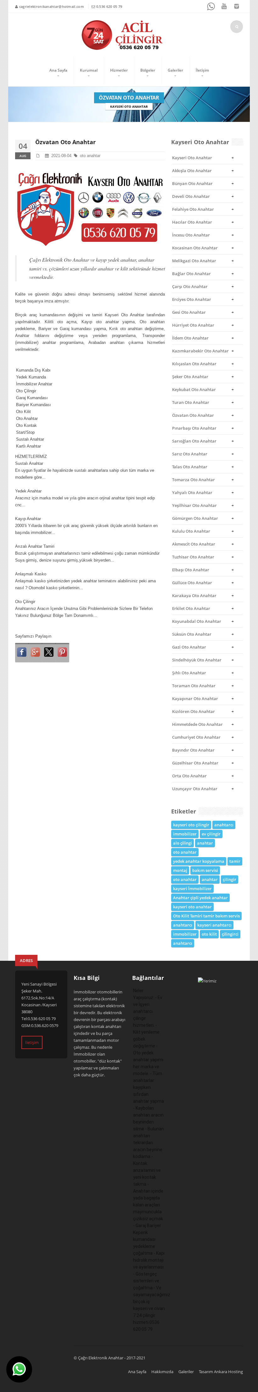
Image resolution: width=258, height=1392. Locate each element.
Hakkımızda (162, 1371)
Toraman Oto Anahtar (194, 685)
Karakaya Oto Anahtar (194, 595)
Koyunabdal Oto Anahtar (196, 621)
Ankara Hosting (228, 1371)
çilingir (229, 879)
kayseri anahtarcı (214, 925)
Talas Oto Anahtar (189, 467)
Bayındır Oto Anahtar (193, 750)
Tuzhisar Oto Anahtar (193, 557)
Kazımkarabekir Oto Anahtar (200, 351)
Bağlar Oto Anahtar (191, 273)
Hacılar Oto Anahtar (192, 222)
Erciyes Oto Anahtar (191, 299)
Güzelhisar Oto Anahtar (195, 763)
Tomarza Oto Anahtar (193, 479)
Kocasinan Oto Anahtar (195, 248)
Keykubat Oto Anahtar (194, 389)
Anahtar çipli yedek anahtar (200, 897)
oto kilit (209, 934)
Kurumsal (89, 70)
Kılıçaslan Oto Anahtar (194, 364)
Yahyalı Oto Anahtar (192, 492)
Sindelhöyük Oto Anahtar (197, 660)
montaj (180, 870)
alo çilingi (182, 843)
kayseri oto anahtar (192, 907)
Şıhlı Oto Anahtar (189, 673)
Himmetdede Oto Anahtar (197, 724)
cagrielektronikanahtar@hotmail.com (51, 6)
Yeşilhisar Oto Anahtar (194, 505)
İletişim (202, 70)
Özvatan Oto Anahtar (193, 415)
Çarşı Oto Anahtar (190, 286)
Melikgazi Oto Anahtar (194, 261)
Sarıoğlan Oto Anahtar (194, 441)
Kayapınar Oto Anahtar (195, 698)
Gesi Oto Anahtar (189, 312)
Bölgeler (147, 70)
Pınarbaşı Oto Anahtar (194, 428)
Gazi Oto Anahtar (189, 647)
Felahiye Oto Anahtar (193, 209)
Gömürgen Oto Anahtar (195, 518)
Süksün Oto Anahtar (191, 634)
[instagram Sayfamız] (236, 6)
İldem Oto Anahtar (190, 338)
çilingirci (230, 934)
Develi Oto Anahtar (191, 196)
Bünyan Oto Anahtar (192, 183)
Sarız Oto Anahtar (189, 454)
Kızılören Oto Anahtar (193, 711)
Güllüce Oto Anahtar (192, 582)
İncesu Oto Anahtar (191, 235)
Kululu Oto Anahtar (191, 531)
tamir (234, 861)
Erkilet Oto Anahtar (191, 608)
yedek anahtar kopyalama (198, 861)
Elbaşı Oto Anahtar (190, 570)
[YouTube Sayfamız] (224, 6)
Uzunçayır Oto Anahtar (194, 788)
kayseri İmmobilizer (192, 888)
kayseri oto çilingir (191, 825)
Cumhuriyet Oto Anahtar (196, 737)
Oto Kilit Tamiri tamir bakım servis (206, 916)
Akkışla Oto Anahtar (192, 170)
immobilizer (185, 834)
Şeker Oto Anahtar (190, 376)
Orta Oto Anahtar (189, 776)
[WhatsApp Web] (211, 6)
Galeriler (175, 70)
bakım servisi (205, 870)
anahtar (205, 843)
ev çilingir (211, 834)
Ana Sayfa (58, 70)
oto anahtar (91, 155)
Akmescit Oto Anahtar (193, 544)
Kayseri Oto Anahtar (192, 157)
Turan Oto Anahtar (190, 402)
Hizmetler (119, 70)
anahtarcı (223, 825)
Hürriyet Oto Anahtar (193, 325)
